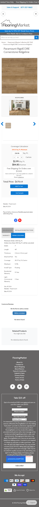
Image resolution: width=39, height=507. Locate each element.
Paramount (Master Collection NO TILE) (20, 42)
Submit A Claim (19, 373)
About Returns (19, 369)
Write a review (19, 313)
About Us (20, 362)
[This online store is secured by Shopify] (8, 490)
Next (34, 124)
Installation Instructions (24, 230)
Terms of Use (19, 378)
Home (4, 42)
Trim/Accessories (18, 235)
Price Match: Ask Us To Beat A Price (19, 34)
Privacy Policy (19, 375)
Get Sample (19, 193)
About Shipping (19, 367)
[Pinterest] (19, 387)
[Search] (36, 37)
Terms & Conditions (19, 371)
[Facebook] (13, 387)
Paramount (12, 204)
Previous (2, 124)
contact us (21, 177)
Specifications (8, 230)
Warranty (6, 235)
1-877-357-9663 (14, 444)
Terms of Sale (19, 380)
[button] (19, 107)
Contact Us (19, 364)
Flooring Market (22, 503)
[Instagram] (26, 387)
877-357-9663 (26, 7)
